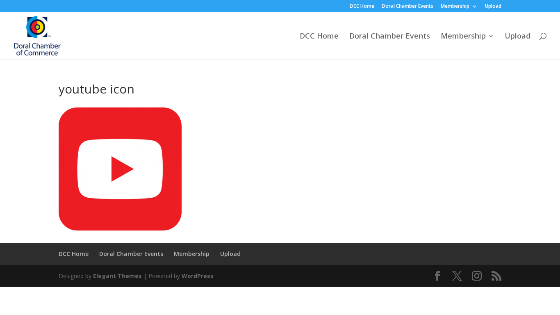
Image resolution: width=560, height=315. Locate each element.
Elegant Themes (117, 276)
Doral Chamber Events (407, 6)
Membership (455, 6)
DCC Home (362, 6)
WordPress (198, 276)
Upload (493, 6)
